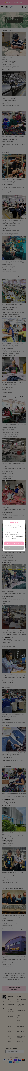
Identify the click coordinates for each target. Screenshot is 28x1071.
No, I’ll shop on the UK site (14, 548)
